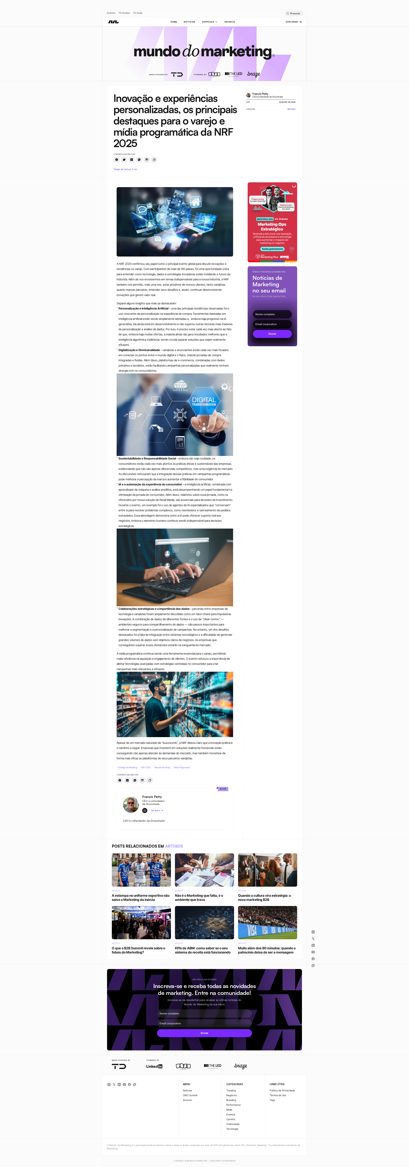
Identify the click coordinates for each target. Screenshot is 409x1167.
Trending (231, 1090)
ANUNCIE (229, 22)
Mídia (229, 1109)
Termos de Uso (278, 1095)
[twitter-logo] (114, 1084)
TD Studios (124, 12)
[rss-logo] (129, 1084)
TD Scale (137, 12)
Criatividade (232, 1124)
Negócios (231, 1095)
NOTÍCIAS (189, 22)
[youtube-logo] (124, 1084)
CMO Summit (190, 1095)
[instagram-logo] (109, 1084)
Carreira (230, 1119)
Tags (272, 1100)
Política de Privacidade (282, 1090)
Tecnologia (232, 1128)
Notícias (187, 1090)
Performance (233, 1104)
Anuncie (187, 1100)
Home (174, 22)
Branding (231, 1100)
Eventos (111, 12)
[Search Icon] (294, 13)
